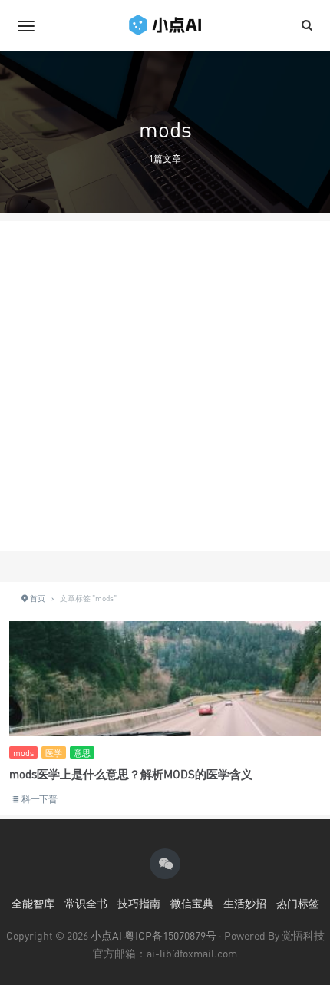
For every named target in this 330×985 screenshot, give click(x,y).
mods (23, 753)
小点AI (107, 935)
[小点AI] (165, 25)
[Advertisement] (165, 386)
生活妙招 (244, 903)
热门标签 (297, 903)
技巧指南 (138, 903)
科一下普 (39, 799)
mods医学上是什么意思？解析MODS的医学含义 (130, 774)
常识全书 (85, 903)
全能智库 (33, 903)
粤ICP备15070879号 (170, 935)
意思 (82, 753)
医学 (53, 753)
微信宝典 (191, 903)
